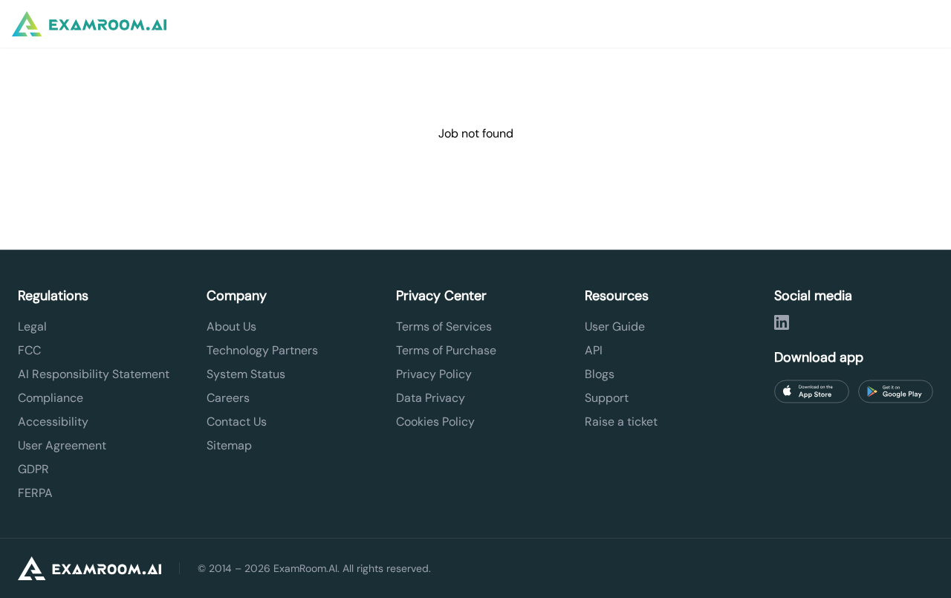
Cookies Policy (435, 421)
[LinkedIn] (781, 322)
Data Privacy (430, 398)
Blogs (599, 374)
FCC (29, 350)
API (594, 350)
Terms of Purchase (446, 350)
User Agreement (62, 445)
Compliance (50, 398)
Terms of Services (444, 326)
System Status (246, 374)
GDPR (33, 469)
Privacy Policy (434, 374)
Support (607, 398)
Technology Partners (262, 350)
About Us (231, 326)
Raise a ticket (621, 421)
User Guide (615, 326)
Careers (228, 398)
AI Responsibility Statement (93, 374)
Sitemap (229, 445)
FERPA (35, 493)
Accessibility (53, 421)
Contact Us (237, 421)
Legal (32, 326)
